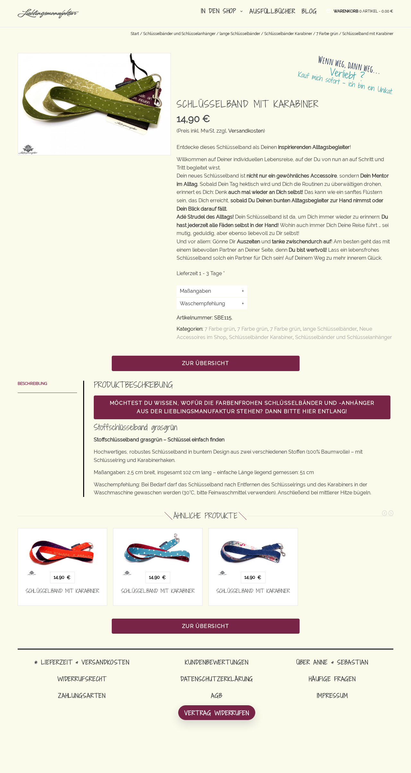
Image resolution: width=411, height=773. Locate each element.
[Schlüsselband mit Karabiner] (62, 552)
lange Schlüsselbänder (240, 33)
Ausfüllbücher (272, 11)
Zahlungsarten (82, 695)
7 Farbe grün (327, 33)
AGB (217, 695)
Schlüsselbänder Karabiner (288, 33)
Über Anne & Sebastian (332, 662)
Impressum (332, 695)
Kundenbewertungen (216, 662)
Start (135, 33)
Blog (309, 11)
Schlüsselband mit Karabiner (62, 591)
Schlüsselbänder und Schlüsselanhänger (179, 33)
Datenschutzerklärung (216, 678)
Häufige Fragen (332, 678)
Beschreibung (32, 383)
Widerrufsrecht (81, 678)
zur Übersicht (205, 363)
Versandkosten (246, 131)
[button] (363, 11)
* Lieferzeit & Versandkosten (81, 662)
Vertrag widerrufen (216, 712)
